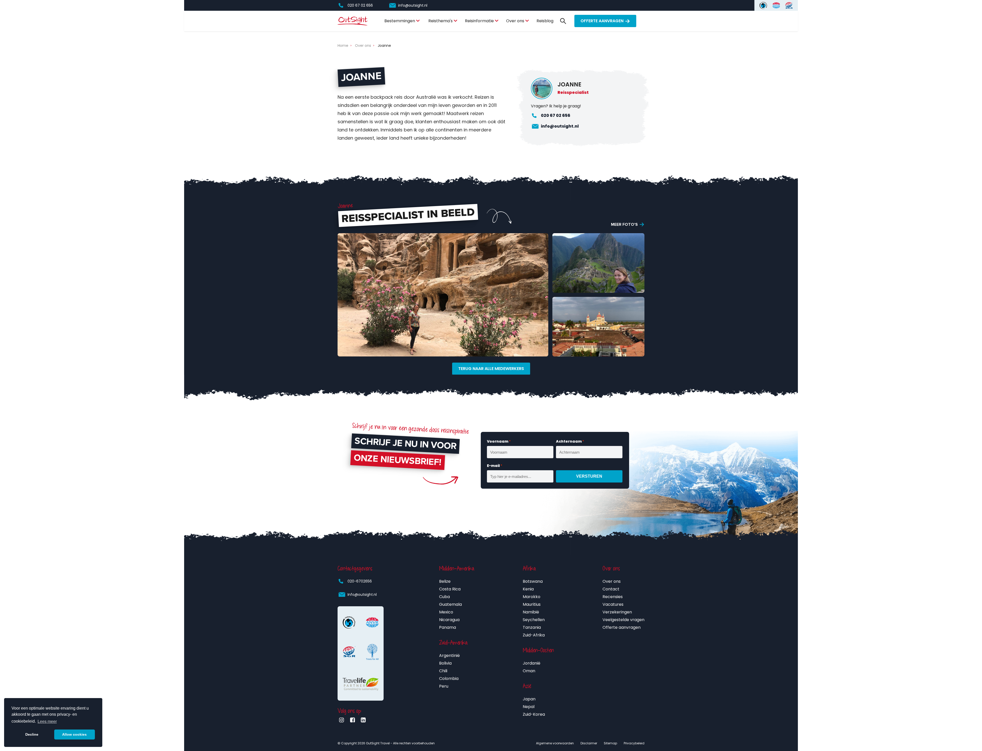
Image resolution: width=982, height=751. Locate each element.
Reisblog (545, 21)
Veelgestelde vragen (623, 620)
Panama (447, 627)
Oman (529, 671)
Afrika (529, 568)
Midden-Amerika (456, 568)
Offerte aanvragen (602, 21)
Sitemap (610, 743)
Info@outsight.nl (362, 594)
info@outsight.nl (412, 5)
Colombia (449, 678)
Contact (610, 589)
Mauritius (532, 604)
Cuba (444, 597)
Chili (443, 671)
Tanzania (532, 627)
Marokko (531, 597)
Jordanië (531, 663)
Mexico (446, 612)
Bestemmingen (399, 21)
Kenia (528, 589)
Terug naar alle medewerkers (491, 369)
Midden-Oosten (538, 650)
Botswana (533, 581)
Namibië (531, 612)
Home (343, 45)
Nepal (528, 707)
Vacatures (612, 604)
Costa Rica (450, 589)
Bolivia (445, 663)
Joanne (384, 45)
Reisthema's (440, 21)
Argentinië (449, 655)
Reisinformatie (479, 21)
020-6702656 (360, 581)
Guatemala (450, 604)
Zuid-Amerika (453, 642)
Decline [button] (31, 734)
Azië (527, 686)
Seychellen (534, 620)
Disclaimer (589, 743)
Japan (529, 699)
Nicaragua (449, 620)
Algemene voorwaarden (555, 743)
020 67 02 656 (360, 5)
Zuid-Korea (534, 714)
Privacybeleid (634, 743)
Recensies (612, 597)
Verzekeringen (617, 612)
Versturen (589, 476)
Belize (445, 581)
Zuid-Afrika (534, 635)
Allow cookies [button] (74, 734)
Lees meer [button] (47, 721)
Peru (443, 686)
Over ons (515, 21)
